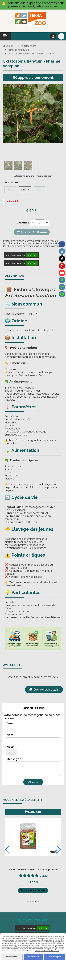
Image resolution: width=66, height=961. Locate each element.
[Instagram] (62, 251)
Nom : (11, 735)
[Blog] (62, 294)
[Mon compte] (62, 280)
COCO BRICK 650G (33, 869)
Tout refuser (33, 957)
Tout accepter (54, 957)
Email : (11, 723)
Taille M (25, 189)
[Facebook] (62, 244)
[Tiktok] (62, 258)
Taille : (11, 182)
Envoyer (34, 782)
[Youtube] (62, 273)
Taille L (39, 189)
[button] (28, 901)
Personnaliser (11, 957)
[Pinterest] (62, 266)
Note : (11, 746)
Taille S (10, 189)
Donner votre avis (45, 689)
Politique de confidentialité (47, 951)
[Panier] (62, 287)
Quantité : (22, 222)
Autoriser (32, 255)
